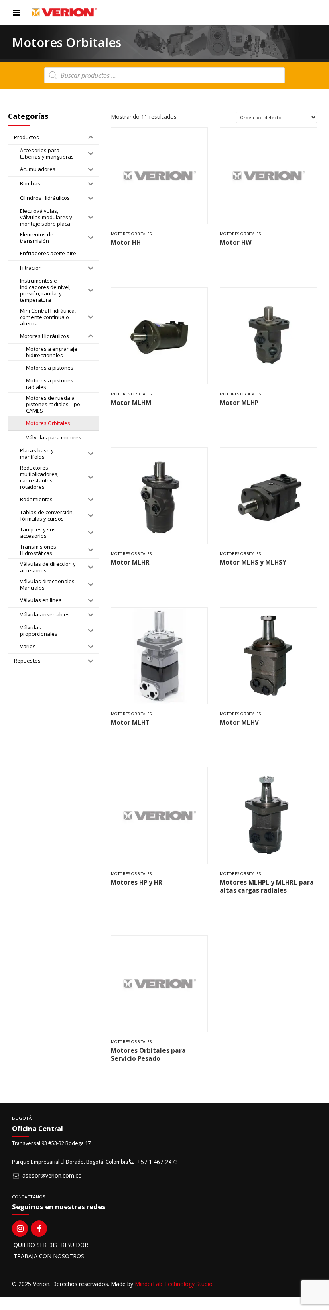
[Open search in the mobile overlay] (164, 75)
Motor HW (236, 242)
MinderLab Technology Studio (174, 1284)
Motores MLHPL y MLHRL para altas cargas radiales (267, 886)
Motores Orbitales (131, 233)
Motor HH (126, 242)
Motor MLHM (131, 403)
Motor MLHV (239, 722)
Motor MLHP (239, 403)
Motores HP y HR (136, 882)
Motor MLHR (130, 562)
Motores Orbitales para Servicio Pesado (148, 1054)
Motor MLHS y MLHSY (253, 562)
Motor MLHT (130, 722)
